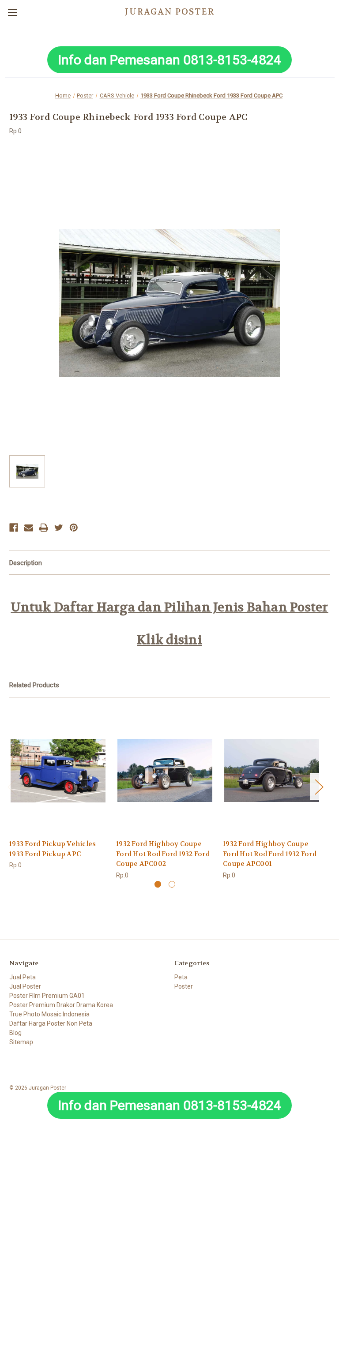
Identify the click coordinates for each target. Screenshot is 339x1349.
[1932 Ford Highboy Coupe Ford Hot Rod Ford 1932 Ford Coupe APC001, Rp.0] (271, 770)
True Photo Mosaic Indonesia (49, 1014)
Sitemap (21, 1041)
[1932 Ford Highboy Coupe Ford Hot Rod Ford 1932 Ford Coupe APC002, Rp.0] (164, 770)
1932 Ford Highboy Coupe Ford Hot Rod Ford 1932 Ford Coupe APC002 (163, 853)
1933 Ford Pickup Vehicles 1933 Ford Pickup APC (52, 848)
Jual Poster (25, 986)
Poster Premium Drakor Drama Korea (61, 1004)
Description (25, 563)
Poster (183, 986)
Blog (15, 1032)
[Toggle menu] (12, 12)
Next (319, 786)
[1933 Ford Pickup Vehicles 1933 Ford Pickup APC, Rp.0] (58, 770)
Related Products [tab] (34, 685)
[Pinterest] (73, 527)
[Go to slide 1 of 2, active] (157, 884)
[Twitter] (58, 527)
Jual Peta (22, 977)
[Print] (43, 527)
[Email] (28, 527)
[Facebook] (13, 527)
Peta (181, 977)
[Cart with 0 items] (334, 11)
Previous (11, 786)
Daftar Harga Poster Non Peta (50, 1023)
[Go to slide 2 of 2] (172, 884)
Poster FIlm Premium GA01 (47, 995)
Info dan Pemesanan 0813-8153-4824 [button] (169, 59)
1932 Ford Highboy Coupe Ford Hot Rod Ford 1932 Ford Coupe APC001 (269, 853)
